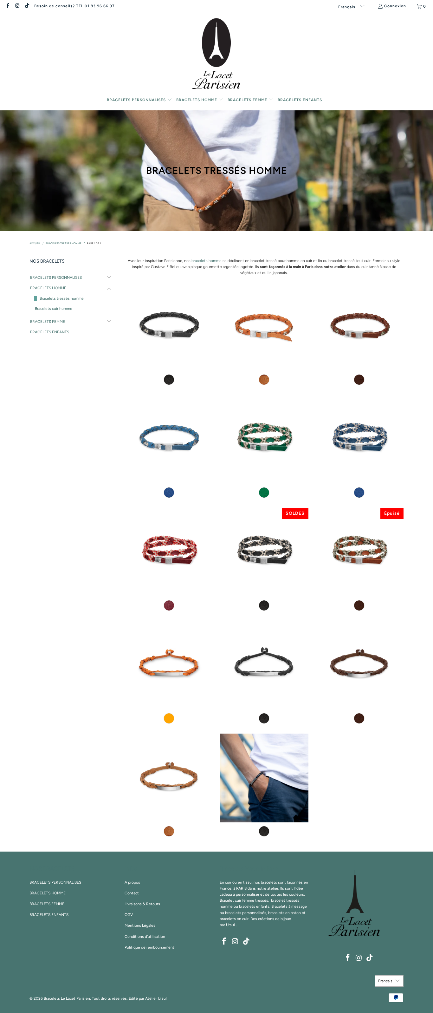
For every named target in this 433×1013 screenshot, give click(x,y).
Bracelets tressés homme (62, 298)
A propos (132, 882)
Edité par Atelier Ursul (148, 998)
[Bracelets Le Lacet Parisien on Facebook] (7, 6)
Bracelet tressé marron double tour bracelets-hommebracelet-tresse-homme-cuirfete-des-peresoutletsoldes (359, 552)
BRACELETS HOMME (48, 288)
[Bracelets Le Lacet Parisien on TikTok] (26, 6)
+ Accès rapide (168, 351)
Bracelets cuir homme (53, 308)
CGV (129, 914)
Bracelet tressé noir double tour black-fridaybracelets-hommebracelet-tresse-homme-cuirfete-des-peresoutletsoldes (264, 552)
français (347, 7)
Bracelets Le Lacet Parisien (67, 998)
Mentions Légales (140, 925)
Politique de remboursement (149, 947)
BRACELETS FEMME (47, 321)
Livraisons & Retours (142, 904)
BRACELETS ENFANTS (49, 332)
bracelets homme (206, 260)
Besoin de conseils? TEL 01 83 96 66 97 (74, 6)
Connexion (395, 6)
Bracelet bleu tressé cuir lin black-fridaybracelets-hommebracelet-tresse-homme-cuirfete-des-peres (169, 439)
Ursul (230, 925)
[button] (139, 100)
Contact (132, 893)
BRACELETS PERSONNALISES (56, 277)
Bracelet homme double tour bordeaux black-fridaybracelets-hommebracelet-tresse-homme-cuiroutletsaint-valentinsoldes (169, 552)
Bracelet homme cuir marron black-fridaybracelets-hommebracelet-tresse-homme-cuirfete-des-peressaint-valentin (359, 326)
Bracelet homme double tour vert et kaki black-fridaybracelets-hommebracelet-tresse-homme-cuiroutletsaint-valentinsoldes (264, 439)
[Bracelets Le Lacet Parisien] (216, 54)
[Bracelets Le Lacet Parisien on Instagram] (17, 6)
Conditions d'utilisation (145, 936)
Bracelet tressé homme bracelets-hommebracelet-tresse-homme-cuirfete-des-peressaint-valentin (169, 326)
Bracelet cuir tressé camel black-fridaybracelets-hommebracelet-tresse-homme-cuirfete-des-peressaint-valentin (264, 326)
